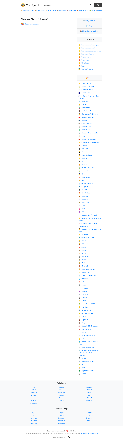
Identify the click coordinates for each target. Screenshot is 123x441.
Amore (82, 247)
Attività (79, 10)
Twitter (34, 390)
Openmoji (33, 395)
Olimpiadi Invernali (86, 361)
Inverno (82, 358)
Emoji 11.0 (89, 415)
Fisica (81, 174)
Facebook (89, 387)
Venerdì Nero (84, 107)
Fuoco (81, 66)
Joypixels (89, 392)
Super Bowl (83, 319)
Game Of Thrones (86, 183)
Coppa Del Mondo (86, 347)
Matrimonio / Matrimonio (88, 114)
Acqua (82, 332)
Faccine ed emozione (27, 10)
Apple (33, 387)
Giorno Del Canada (86, 117)
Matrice (82, 259)
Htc (89, 395)
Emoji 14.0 (61, 421)
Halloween (83, 196)
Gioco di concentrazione (89, 31)
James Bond (84, 234)
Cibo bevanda (61, 10)
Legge (82, 253)
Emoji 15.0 (89, 421)
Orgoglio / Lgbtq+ (85, 313)
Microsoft (89, 390)
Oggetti (85, 10)
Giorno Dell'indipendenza (88, 326)
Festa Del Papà (85, 155)
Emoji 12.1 (61, 418)
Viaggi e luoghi (71, 10)
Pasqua (82, 374)
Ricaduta (82, 152)
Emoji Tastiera (89, 20)
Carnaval (83, 120)
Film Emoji (83, 149)
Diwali (82, 136)
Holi (81, 212)
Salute (82, 316)
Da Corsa (83, 288)
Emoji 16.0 (61, 423)
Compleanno (84, 177)
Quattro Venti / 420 (86, 167)
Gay (81, 364)
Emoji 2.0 (61, 413)
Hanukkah (83, 199)
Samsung (61, 390)
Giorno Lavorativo (85, 89)
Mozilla (61, 398)
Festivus (82, 158)
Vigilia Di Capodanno (87, 275)
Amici (81, 338)
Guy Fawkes (84, 193)
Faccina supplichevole (86, 54)
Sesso (82, 250)
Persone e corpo (40, 10)
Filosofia (82, 164)
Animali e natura (51, 10)
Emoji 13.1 (33, 421)
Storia (81, 205)
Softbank (89, 398)
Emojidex (61, 395)
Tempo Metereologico (87, 335)
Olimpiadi (83, 278)
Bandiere (99, 10)
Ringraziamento (85, 323)
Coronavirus (84, 130)
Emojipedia (33, 403)
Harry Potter (84, 202)
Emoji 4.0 (33, 415)
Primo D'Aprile (84, 83)
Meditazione (84, 263)
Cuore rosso (83, 60)
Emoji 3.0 (89, 413)
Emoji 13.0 (89, 418)
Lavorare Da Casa (86, 86)
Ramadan (83, 291)
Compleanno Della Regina (88, 142)
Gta (81, 180)
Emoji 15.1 (33, 423)
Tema (89, 78)
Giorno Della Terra (86, 237)
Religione (83, 294)
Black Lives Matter (86, 111)
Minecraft (83, 266)
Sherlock (82, 297)
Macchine (83, 101)
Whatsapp (34, 392)
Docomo (61, 400)
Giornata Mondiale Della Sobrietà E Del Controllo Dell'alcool (88, 352)
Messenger (61, 392)
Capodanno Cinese (86, 370)
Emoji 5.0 (61, 415)
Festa (81, 282)
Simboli (92, 10)
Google (61, 387)
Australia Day (84, 93)
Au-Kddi (33, 400)
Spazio (82, 285)
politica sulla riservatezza (89, 433)
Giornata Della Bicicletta (88, 133)
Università (83, 244)
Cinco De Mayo (85, 123)
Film (81, 161)
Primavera (83, 171)
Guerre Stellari (84, 310)
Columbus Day (84, 126)
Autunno (82, 145)
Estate (82, 301)
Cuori (81, 209)
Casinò (82, 241)
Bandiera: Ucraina (85, 69)
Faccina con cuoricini (86, 48)
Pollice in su (83, 63)
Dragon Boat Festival (87, 139)
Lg (33, 398)
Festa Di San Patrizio (87, 304)
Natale (82, 367)
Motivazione (84, 272)
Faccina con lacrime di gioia (88, 45)
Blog (89, 26)
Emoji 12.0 (33, 418)
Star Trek (83, 307)
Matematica (83, 256)
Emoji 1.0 (33, 413)
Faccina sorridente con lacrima (89, 51)
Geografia (83, 186)
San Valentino (84, 329)
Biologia (82, 104)
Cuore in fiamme (85, 57)
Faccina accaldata (29, 24)
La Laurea (83, 190)
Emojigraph (33, 5)
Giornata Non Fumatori (87, 215)
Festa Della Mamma (86, 269)
